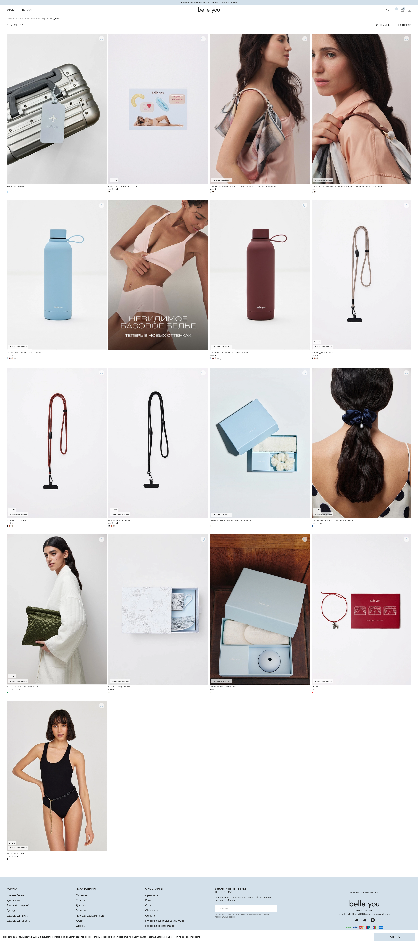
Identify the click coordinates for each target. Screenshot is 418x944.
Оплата (80, 900)
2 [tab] (56, 108)
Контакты (151, 900)
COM (29, 10)
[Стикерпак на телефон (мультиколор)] (158, 109)
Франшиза (151, 895)
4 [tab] (195, 108)
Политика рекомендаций (160, 925)
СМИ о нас (151, 910)
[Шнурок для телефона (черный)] (312, 358)
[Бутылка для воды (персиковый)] (12, 358)
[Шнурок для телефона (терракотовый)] (315, 358)
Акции (79, 920)
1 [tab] (23, 108)
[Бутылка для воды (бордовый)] (10, 358)
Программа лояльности (90, 915)
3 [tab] (89, 108)
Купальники (14, 900)
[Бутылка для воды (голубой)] (57, 275)
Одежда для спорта (18, 920)
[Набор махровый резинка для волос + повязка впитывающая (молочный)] (260, 443)
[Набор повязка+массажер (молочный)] (260, 609)
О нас (148, 905)
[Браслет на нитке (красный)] (362, 609)
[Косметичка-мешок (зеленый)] (57, 609)
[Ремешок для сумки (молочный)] (260, 109)
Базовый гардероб (18, 905)
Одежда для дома (17, 915)
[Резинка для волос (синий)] (362, 443)
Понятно (394, 936)
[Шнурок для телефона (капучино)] (362, 275)
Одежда (11, 910)
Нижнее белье (15, 895)
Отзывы (81, 925)
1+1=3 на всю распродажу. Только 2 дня (209, 2)
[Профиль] (409, 10)
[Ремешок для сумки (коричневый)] (213, 192)
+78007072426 (364, 910)
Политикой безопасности (187, 936)
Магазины (82, 895)
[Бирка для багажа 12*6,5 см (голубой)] (57, 109)
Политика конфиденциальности (164, 920)
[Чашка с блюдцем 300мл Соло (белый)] (158, 609)
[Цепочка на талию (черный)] (57, 776)
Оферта (150, 915)
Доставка (81, 905)
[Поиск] (388, 10)
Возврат (81, 910)
